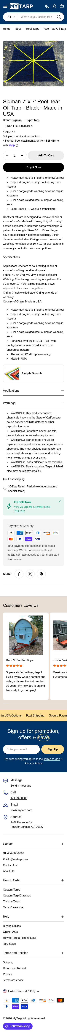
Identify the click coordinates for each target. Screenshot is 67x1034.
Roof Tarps (32, 28)
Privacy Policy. (34, 763)
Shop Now (19, 510)
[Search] (59, 17)
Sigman (17, 120)
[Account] (54, 6)
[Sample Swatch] (11, 373)
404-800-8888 (18, 797)
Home (6, 28)
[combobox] (33, 16)
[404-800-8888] (47, 6)
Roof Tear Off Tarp (55, 28)
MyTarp (17, 1018)
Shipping (8, 136)
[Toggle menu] (5, 6)
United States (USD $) (21, 991)
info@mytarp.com (21, 810)
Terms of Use (52, 758)
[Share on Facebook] (19, 574)
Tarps (18, 28)
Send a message (20, 785)
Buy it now (33, 167)
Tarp (36, 120)
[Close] (59, 501)
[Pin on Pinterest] (41, 574)
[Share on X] (30, 574)
